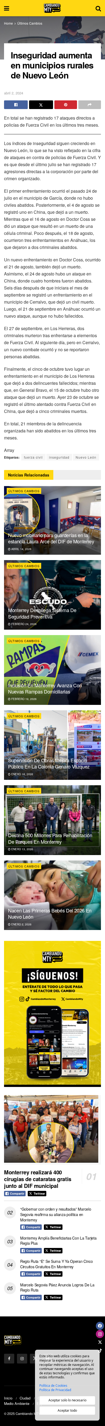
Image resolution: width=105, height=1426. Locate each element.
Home (8, 23)
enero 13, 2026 (21, 849)
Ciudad (25, 1398)
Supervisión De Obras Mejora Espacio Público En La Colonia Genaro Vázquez (49, 763)
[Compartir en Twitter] (41, 104)
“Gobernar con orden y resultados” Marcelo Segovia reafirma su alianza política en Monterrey (55, 1214)
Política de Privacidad (55, 1390)
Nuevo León (86, 457)
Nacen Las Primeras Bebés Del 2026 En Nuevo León (50, 913)
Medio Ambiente (16, 1403)
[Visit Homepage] (52, 8)
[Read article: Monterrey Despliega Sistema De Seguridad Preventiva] (52, 595)
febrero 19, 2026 (23, 699)
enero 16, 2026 (21, 774)
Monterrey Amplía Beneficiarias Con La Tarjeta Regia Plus (58, 1240)
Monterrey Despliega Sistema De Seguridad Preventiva (42, 613)
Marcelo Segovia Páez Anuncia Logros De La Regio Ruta (57, 1287)
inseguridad (59, 457)
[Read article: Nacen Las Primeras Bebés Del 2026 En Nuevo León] (52, 895)
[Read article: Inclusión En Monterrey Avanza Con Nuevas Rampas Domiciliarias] (52, 670)
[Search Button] (98, 8)
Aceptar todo (67, 1410)
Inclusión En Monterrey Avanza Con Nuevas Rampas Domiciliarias (45, 688)
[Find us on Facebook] (9, 1358)
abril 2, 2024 (13, 93)
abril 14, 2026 (21, 549)
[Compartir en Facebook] (16, 104)
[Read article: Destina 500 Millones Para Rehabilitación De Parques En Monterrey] (52, 820)
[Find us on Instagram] (22, 1358)
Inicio (8, 1398)
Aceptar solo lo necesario (67, 1400)
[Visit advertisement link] (52, 1014)
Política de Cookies (53, 1386)
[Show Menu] (6, 8)
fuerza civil (33, 457)
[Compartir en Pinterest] (65, 104)
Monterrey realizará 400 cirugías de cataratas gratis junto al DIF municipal (37, 1179)
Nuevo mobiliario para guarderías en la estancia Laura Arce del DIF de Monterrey (51, 538)
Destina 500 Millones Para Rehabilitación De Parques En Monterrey (50, 838)
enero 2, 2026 (21, 924)
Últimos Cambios (29, 23)
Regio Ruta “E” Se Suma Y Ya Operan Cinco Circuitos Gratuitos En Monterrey (56, 1264)
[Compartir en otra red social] (89, 104)
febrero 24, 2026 (23, 624)
